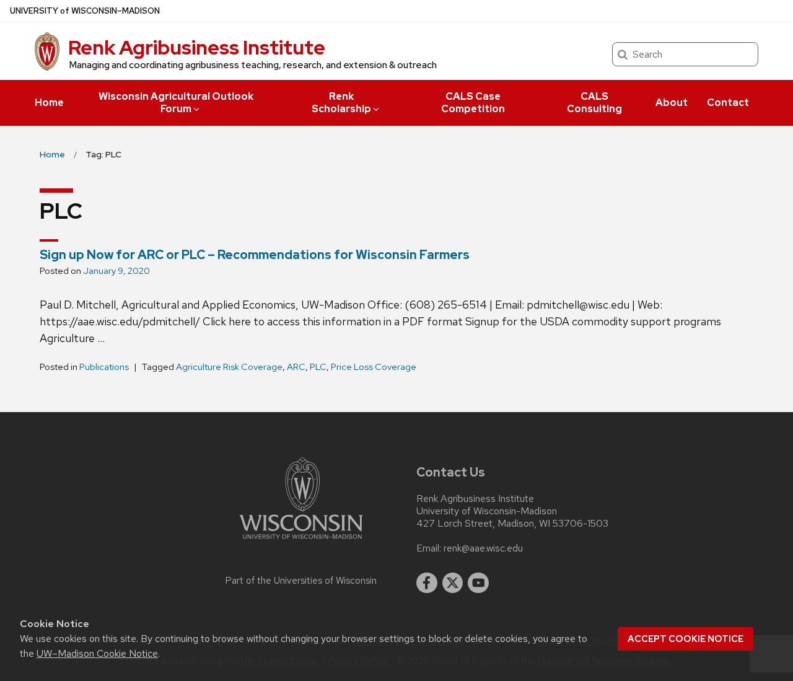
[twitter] (452, 583)
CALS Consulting (594, 102)
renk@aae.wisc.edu (483, 548)
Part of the (301, 580)
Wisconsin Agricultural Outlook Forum (176, 102)
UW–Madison (85, 11)
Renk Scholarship (341, 102)
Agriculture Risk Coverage (229, 367)
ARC (296, 367)
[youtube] (478, 583)
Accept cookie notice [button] (685, 639)
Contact (728, 102)
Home (49, 102)
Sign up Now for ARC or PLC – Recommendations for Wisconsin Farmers (255, 255)
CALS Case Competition (473, 102)
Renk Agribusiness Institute (196, 47)
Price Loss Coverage (373, 367)
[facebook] (426, 583)
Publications (104, 367)
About (671, 102)
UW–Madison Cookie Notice (97, 653)
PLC (318, 367)
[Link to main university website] (301, 541)
